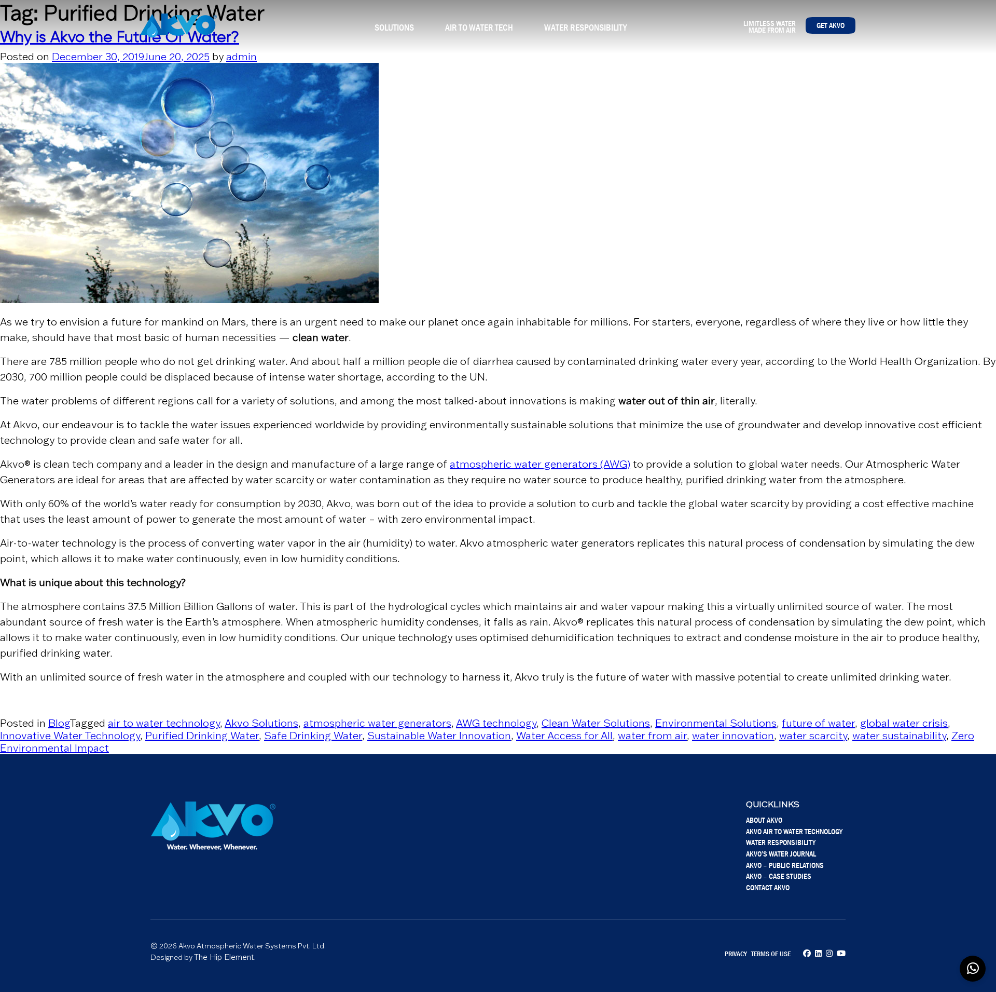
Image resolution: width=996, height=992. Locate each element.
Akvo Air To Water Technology (794, 831)
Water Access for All (564, 735)
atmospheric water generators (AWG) (540, 464)
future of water (818, 723)
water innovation (733, 735)
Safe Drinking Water (313, 735)
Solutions (394, 27)
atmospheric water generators (377, 723)
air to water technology (164, 723)
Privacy (736, 953)
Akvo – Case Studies (778, 876)
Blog (59, 723)
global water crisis (904, 723)
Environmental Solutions (716, 723)
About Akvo (764, 820)
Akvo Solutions (261, 723)
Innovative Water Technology (70, 735)
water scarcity (813, 735)
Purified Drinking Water (202, 735)
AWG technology (496, 723)
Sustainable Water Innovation (439, 735)
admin (241, 56)
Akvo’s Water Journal (781, 853)
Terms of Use (771, 953)
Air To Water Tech (479, 27)
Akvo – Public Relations (785, 865)
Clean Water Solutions (596, 723)
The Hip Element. (225, 957)
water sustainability (899, 735)
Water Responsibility (585, 27)
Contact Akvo (768, 887)
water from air (652, 735)
